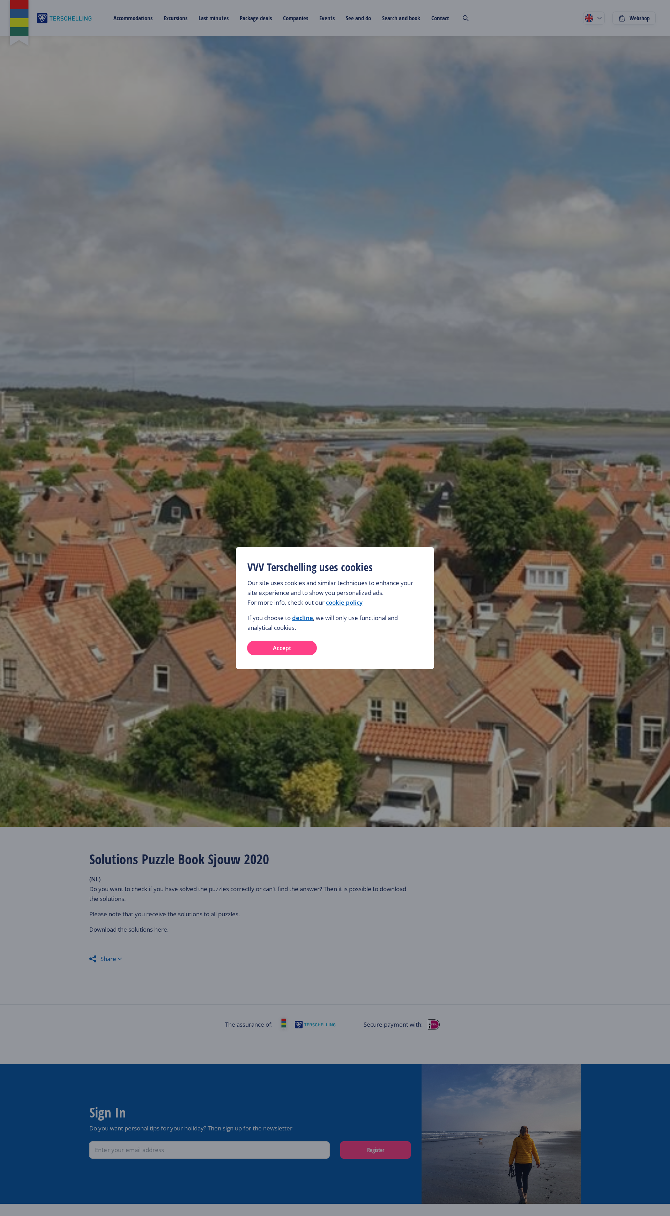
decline (302, 618)
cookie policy (344, 602)
